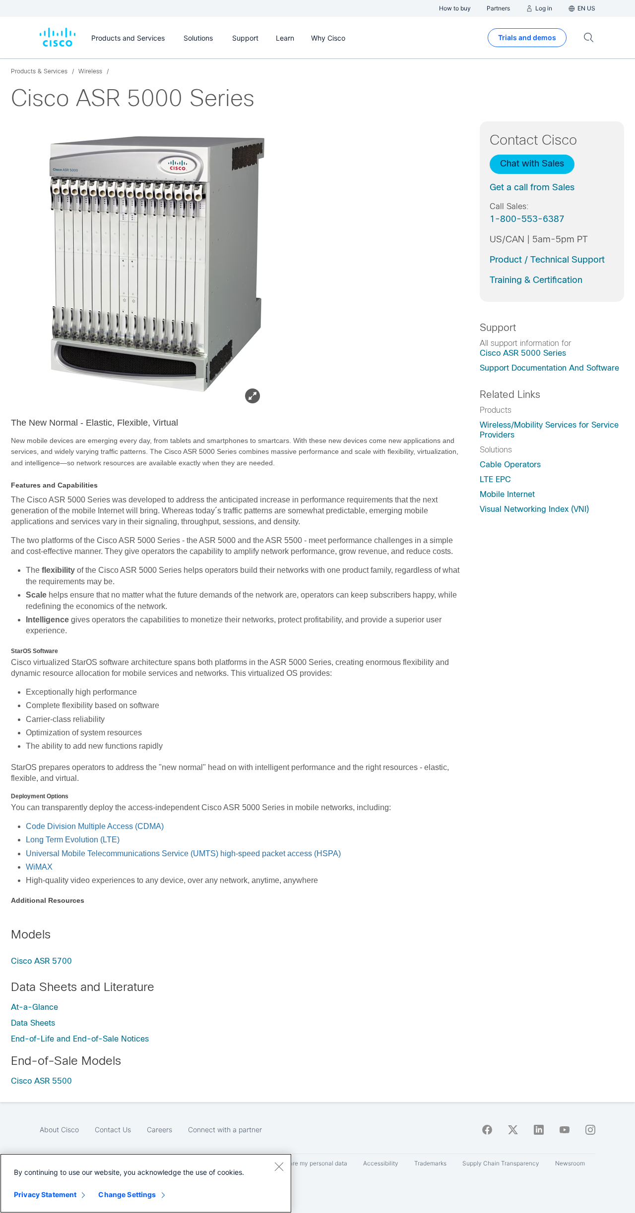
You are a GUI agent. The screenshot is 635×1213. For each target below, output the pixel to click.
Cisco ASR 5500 (41, 1081)
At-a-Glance (34, 1007)
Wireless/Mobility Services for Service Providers (549, 430)
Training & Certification (536, 280)
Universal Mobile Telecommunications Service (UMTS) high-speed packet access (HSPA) (183, 853)
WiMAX (39, 867)
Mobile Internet (507, 494)
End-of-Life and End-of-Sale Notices (80, 1039)
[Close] (279, 1166)
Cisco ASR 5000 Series (523, 353)
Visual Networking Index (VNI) (534, 509)
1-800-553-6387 (527, 219)
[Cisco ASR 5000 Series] (146, 264)
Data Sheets (33, 1023)
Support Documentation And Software (549, 368)
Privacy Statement (45, 1194)
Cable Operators (510, 464)
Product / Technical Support (547, 260)
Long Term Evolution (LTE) (73, 839)
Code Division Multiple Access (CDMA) (95, 826)
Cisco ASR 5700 (41, 961)
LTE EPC (495, 479)
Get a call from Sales (532, 187)
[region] (146, 1183)
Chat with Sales (532, 163)
